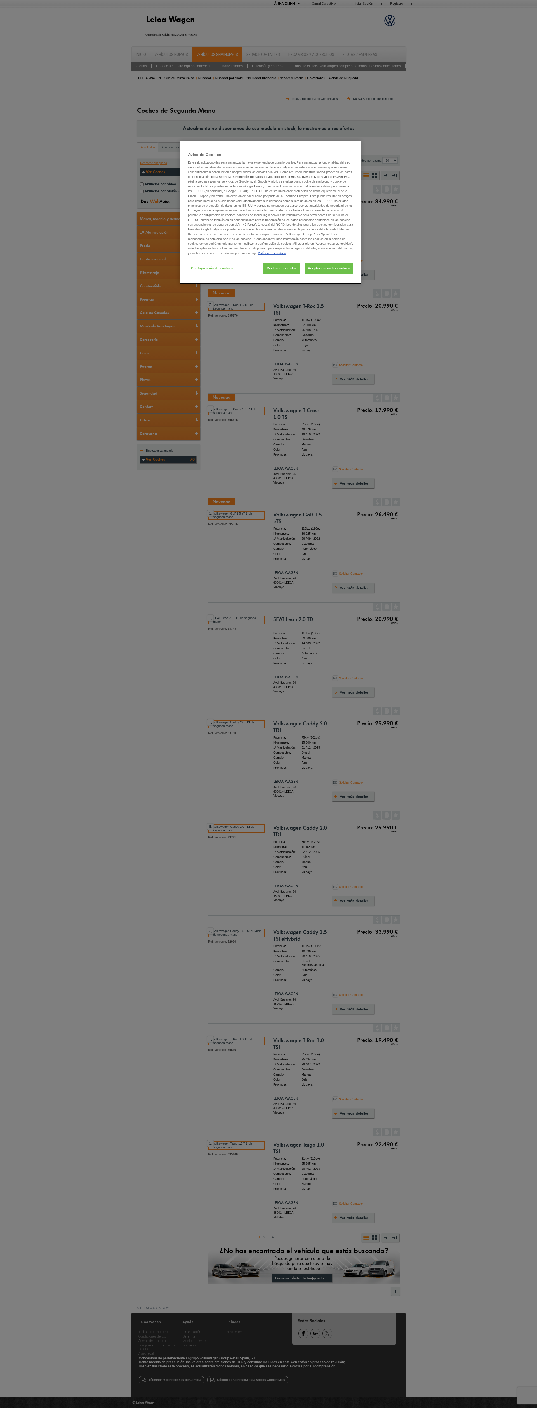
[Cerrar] (353, 147)
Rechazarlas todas (282, 268)
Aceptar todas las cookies (329, 268)
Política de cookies (272, 253)
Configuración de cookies (212, 268)
